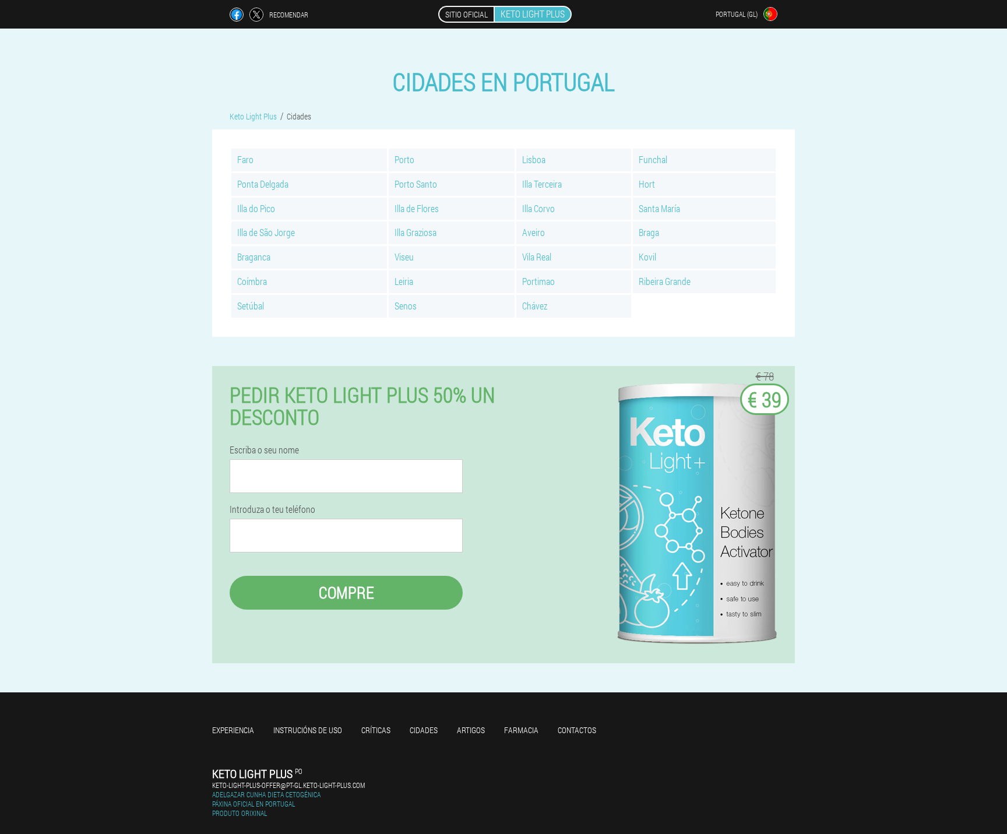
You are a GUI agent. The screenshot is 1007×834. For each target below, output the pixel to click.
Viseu (404, 257)
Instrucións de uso (307, 730)
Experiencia (233, 730)
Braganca (253, 257)
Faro (245, 159)
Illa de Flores (417, 208)
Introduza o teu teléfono (272, 509)
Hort (647, 184)
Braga (649, 232)
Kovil (647, 257)
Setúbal (250, 306)
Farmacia (521, 730)
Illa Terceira (542, 184)
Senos (406, 306)
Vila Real (536, 257)
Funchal (653, 159)
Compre (346, 592)
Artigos (471, 730)
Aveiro (533, 232)
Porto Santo (416, 184)
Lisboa (533, 159)
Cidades (424, 730)
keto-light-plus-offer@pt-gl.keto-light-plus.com (288, 785)
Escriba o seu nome (264, 450)
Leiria (404, 281)
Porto (404, 159)
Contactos (577, 730)
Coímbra (252, 281)
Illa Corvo (538, 208)
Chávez (534, 306)
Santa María (659, 208)
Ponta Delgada (262, 184)
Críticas (375, 730)
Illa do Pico (256, 208)
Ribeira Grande (665, 281)
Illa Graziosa (415, 232)
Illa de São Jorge (266, 232)
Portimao (538, 281)
